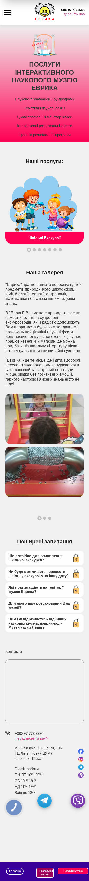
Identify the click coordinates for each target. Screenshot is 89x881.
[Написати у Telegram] (44, 800)
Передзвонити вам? (31, 738)
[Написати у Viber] (78, 800)
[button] (29, 250)
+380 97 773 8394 (29, 733)
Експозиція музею (46, 872)
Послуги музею (73, 870)
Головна (15, 871)
